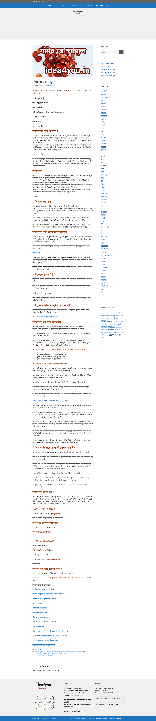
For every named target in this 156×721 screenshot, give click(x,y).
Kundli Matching (99, 5)
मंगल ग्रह (103, 202)
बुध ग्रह (103, 190)
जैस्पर (108, 318)
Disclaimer (111, 718)
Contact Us (84, 718)
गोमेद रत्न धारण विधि (81, 651)
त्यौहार (102, 153)
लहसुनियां (103, 258)
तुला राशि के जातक (118, 318)
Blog (56, 5)
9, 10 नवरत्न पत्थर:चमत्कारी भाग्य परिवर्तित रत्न (46, 655)
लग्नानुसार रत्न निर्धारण (107, 255)
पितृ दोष (103, 184)
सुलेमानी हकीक (105, 286)
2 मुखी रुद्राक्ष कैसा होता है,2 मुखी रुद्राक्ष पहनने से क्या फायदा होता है (51, 653)
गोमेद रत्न (49, 651)
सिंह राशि (103, 283)
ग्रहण (102, 134)
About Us (77, 718)
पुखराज (103, 187)
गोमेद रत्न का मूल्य (56, 651)
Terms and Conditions (101, 718)
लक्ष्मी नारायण (75, 5)
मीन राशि (103, 215)
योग (102, 233)
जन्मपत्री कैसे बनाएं (64, 5)
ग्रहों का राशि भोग (105, 66)
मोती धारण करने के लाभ (107, 332)
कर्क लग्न (103, 113)
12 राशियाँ (89, 5)
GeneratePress (52, 718)
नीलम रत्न (111, 321)
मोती (102, 224)
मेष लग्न (103, 221)
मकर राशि (103, 199)
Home (50, 5)
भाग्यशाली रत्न (104, 196)
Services (91, 718)
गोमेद (36, 649)
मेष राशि (103, 218)
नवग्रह (103, 168)
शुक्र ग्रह (103, 280)
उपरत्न (102, 100)
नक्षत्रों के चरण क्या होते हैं (108, 73)
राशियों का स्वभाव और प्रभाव (108, 76)
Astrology (104, 94)
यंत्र (102, 230)
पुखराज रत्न (110, 324)
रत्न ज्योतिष (104, 236)
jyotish (119, 310)
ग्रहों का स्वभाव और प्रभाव (108, 69)
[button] (107, 5)
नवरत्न (82, 5)
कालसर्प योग (104, 116)
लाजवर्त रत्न (107, 334)
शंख (102, 274)
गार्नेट (121, 313)
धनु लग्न (103, 159)
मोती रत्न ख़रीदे (105, 227)
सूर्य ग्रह (103, 289)
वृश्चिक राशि (104, 264)
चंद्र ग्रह (103, 137)
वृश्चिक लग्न (104, 267)
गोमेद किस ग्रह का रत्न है (40, 651)
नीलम (102, 178)
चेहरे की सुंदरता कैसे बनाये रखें (49, 317)
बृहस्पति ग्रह (104, 193)
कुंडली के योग (104, 122)
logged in (45, 670)
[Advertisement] (78, 28)
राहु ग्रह (103, 240)
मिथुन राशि (104, 212)
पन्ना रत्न (118, 321)
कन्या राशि (103, 103)
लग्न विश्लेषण (104, 252)
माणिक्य (103, 209)
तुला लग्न (103, 150)
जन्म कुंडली (121, 315)
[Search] (121, 52)
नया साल (103, 165)
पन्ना (102, 181)
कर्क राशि (103, 110)
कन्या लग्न (103, 106)
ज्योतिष (103, 141)
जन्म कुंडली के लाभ (104, 318)
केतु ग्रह (103, 128)
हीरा (102, 292)
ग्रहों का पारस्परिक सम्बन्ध (108, 63)
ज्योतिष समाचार (105, 144)
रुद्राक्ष (102, 243)
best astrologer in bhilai (109, 307)
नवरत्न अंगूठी (104, 175)
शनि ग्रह (103, 277)
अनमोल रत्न (104, 313)
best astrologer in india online (111, 310)
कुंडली (102, 119)
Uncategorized (106, 97)
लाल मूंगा (103, 261)
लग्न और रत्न (104, 249)
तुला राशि (103, 147)
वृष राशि (103, 270)
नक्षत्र (102, 162)
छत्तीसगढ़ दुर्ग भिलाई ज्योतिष (112, 315)
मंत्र (102, 205)
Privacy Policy (120, 718)
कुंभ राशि (103, 125)
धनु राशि (103, 156)
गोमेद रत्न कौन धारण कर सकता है (68, 651)
